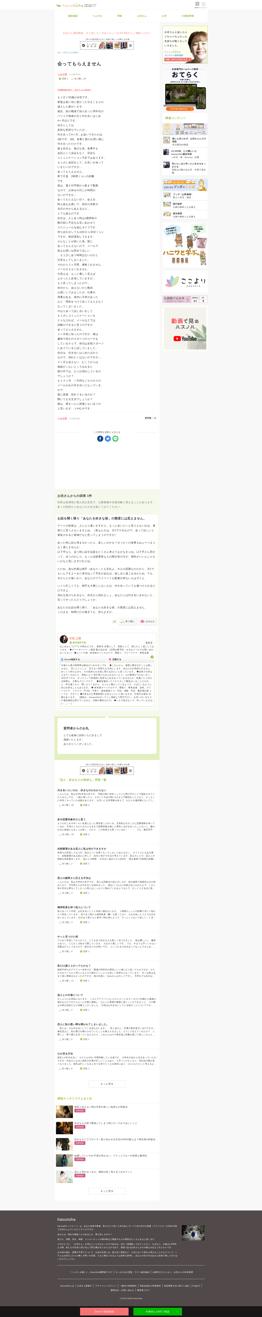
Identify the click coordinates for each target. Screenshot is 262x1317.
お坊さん (142, 16)
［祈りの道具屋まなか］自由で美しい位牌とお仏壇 (107, 39)
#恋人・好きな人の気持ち (79, 90)
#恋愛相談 (62, 90)
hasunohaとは (67, 1286)
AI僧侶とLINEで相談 (158, 1311)
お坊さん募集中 (84, 1286)
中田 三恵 (75, 638)
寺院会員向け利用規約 (150, 1286)
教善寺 (149, 643)
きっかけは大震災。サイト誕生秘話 (132, 1272)
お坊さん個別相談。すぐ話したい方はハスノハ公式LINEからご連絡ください (107, 33)
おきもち (150, 621)
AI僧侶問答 (188, 16)
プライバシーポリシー (105, 1286)
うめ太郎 (62, 74)
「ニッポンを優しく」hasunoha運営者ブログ (91, 1272)
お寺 (164, 16)
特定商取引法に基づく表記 (176, 1286)
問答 (119, 16)
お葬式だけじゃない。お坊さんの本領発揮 (173, 1272)
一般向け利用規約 (128, 1286)
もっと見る (107, 1083)
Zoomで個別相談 (104, 1311)
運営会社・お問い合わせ (122, 1290)
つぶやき (97, 16)
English (196, 1286)
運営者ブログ (143, 1290)
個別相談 (73, 16)
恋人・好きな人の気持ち (68, 52)
